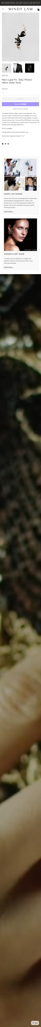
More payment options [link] (20, 108)
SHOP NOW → (9, 211)
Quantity (5, 89)
